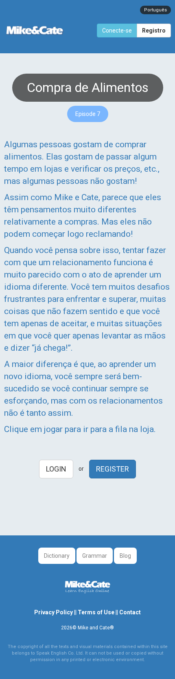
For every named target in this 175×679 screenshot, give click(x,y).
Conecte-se (117, 30)
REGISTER (112, 469)
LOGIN (56, 469)
